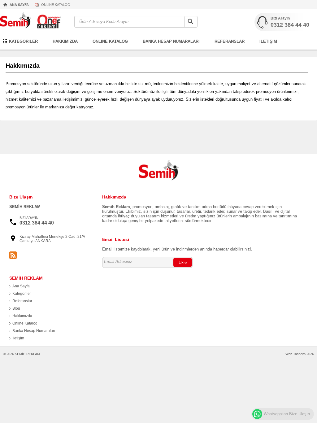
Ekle (183, 262)
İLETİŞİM (268, 41)
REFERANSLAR (230, 41)
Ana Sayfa (21, 286)
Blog (16, 308)
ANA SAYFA (19, 5)
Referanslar (22, 301)
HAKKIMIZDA (65, 41)
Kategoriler (21, 293)
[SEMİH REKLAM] (34, 22)
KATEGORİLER (23, 41)
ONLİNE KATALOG (55, 5)
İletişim (18, 338)
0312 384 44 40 (290, 25)
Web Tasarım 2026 (299, 354)
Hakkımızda (22, 316)
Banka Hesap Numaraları (33, 331)
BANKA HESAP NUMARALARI (171, 41)
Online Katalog (24, 323)
